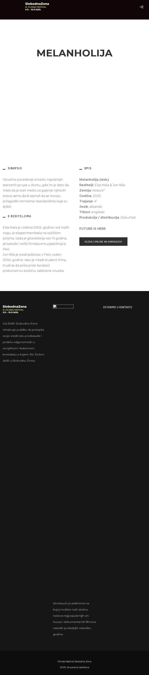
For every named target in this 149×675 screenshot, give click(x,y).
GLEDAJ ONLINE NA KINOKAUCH (103, 241)
